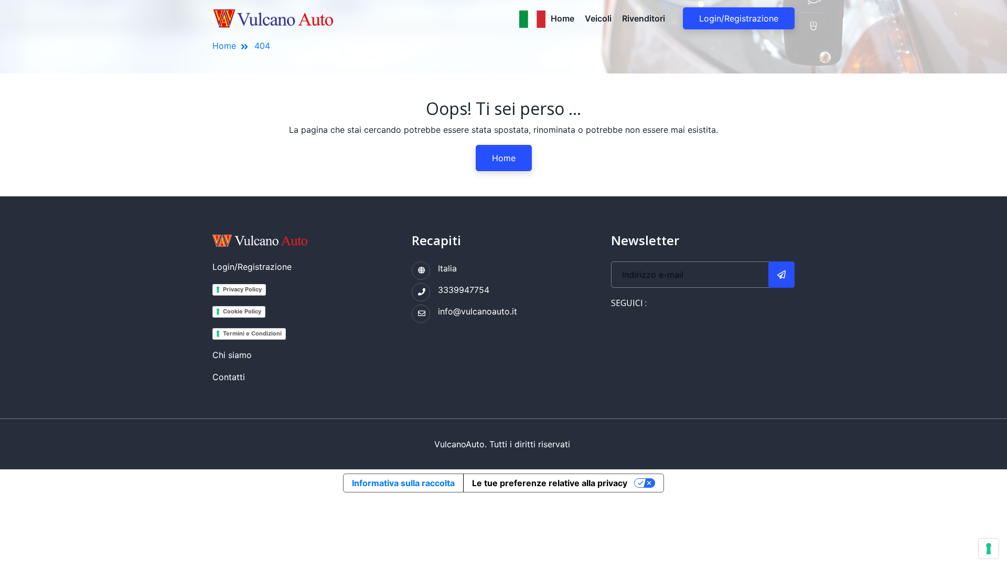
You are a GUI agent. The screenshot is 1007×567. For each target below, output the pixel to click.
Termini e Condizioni (252, 333)
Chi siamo (232, 355)
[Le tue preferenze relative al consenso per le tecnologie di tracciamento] (989, 549)
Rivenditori (643, 18)
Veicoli (598, 18)
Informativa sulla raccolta (403, 483)
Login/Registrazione (738, 18)
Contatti (228, 377)
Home (562, 18)
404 (262, 45)
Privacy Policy (242, 289)
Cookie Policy (242, 311)
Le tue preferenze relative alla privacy (549, 483)
